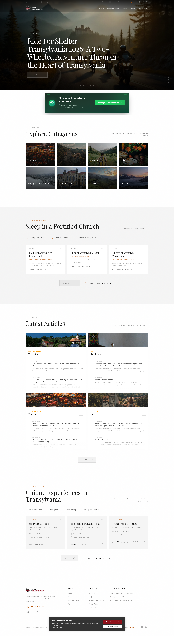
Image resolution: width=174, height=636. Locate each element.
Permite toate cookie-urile (112, 621)
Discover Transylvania (139, 8)
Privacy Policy (93, 604)
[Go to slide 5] (93, 85)
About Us (92, 593)
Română (117, 2)
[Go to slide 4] (90, 85)
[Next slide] (98, 85)
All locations (68, 283)
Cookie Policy (93, 608)
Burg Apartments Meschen (119, 597)
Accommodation (113, 8)
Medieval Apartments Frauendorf (121, 593)
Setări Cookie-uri (113, 626)
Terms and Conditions (96, 600)
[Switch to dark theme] (146, 2)
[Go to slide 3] (87, 85)
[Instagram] (143, 2)
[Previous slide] (76, 85)
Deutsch (124, 2)
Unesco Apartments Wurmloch (121, 600)
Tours (125, 8)
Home (101, 8)
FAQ (90, 597)
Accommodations (74, 600)
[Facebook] (139, 2)
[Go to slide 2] (84, 85)
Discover (71, 597)
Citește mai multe (57, 627)
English (131, 2)
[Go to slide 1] (80, 85)
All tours (68, 558)
